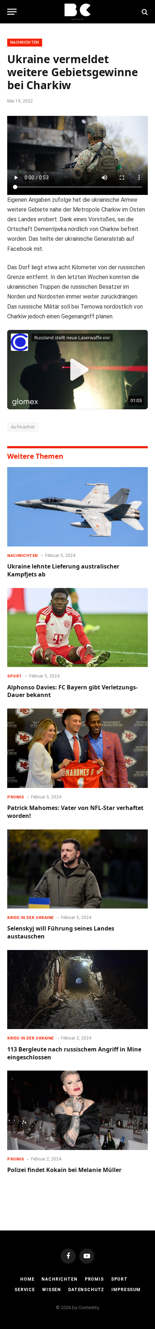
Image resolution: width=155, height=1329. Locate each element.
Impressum (126, 1289)
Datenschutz (86, 1289)
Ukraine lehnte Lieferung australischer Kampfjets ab (63, 570)
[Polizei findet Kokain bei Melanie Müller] (77, 1110)
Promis (94, 1279)
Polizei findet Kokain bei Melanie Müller (64, 1170)
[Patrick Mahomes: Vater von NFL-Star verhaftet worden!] (77, 748)
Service (24, 1289)
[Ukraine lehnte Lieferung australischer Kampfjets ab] (77, 506)
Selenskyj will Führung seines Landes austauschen (60, 932)
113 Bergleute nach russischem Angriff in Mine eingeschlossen (74, 1053)
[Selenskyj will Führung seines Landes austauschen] (77, 868)
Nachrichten (24, 42)
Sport (119, 1279)
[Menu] (12, 12)
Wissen (51, 1289)
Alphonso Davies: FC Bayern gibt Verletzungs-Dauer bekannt (72, 691)
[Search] (144, 12)
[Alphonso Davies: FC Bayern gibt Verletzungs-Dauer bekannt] (77, 627)
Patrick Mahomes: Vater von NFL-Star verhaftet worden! (75, 812)
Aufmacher (23, 427)
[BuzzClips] (78, 11)
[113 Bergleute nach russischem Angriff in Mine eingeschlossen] (77, 989)
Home (27, 1279)
